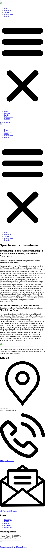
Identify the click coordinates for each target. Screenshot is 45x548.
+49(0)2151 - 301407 (7, 461)
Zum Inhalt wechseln (7, 1)
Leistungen (8, 10)
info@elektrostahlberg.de (8, 511)
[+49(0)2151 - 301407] (22, 457)
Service (6, 12)
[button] (22, 64)
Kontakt (7, 16)
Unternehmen (8, 14)
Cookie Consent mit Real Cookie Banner (13, 547)
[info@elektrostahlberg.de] (22, 507)
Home (6, 9)
